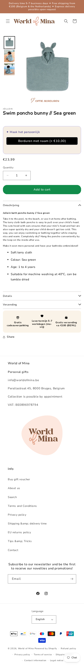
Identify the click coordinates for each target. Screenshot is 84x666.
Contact (13, 550)
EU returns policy (19, 532)
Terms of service (43, 654)
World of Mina (26, 648)
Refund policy (68, 648)
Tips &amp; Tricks (20, 541)
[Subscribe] (71, 578)
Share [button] (10, 337)
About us (14, 488)
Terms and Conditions (22, 506)
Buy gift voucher (19, 479)
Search (12, 497)
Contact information (35, 660)
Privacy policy (17, 515)
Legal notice (56, 660)
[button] (8, 21)
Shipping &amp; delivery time (27, 523)
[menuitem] (9, 42)
